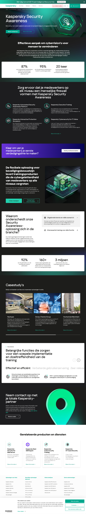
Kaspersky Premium (9, 486)
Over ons (41, 5)
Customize (74, 505)
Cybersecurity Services (68, 484)
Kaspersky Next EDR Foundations (51, 484)
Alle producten (47, 492)
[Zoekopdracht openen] (67, 6)
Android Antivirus (28, 481)
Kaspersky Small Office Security (50, 481)
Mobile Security (28, 486)
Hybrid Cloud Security (68, 492)
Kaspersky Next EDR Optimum (50, 486)
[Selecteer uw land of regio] (65, 6)
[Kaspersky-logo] (11, 5)
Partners (34, 5)
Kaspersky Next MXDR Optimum (50, 490)
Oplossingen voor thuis (11, 477)
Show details (21, 511)
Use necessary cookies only (74, 509)
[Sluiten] (84, 2)
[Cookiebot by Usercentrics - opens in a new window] (9, 511)
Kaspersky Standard (9, 481)
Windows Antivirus (28, 488)
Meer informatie (55, 133)
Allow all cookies (75, 501)
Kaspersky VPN (8, 490)
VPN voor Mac (28, 496)
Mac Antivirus (27, 484)
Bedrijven (28, 5)
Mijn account (75, 5)
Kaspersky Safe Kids (9, 488)
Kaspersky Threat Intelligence (69, 490)
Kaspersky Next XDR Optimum (50, 488)
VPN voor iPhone (28, 494)
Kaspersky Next (67, 481)
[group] (43, 376)
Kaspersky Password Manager (11, 492)
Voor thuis (21, 5)
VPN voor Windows (29, 490)
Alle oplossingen (9, 494)
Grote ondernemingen (69, 477)
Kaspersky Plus (8, 484)
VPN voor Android (28, 492)
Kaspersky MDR (67, 486)
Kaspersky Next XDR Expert (69, 488)
